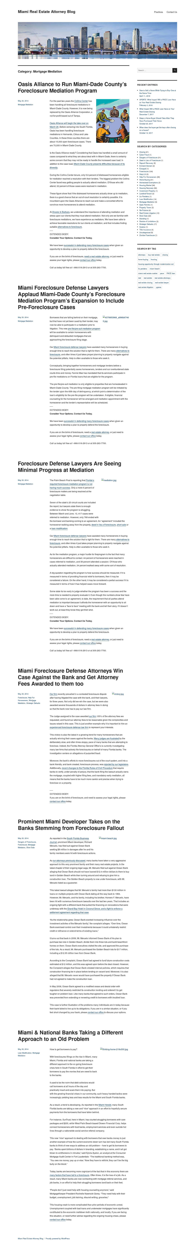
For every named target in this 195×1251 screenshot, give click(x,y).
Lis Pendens (144, 196)
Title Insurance (145, 229)
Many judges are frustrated (106, 738)
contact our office (88, 260)
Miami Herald (105, 1104)
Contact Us (172, 11)
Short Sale (30, 847)
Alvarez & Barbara (61, 211)
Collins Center (81, 100)
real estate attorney (100, 432)
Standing (142, 218)
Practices (158, 11)
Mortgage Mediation (25, 104)
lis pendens (142, 268)
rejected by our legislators (116, 764)
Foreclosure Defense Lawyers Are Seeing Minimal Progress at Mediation (69, 466)
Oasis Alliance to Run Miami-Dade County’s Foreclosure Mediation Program (72, 87)
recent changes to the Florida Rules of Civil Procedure (87, 768)
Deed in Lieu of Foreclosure (150, 160)
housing (154, 259)
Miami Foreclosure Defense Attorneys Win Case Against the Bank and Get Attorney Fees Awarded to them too (70, 677)
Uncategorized (144, 232)
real (139, 278)
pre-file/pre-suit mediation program (84, 328)
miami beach (155, 268)
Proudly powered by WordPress (58, 1238)
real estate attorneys (162, 278)
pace (162, 273)
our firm (92, 716)
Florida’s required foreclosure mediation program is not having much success (72, 484)
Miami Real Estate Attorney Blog (46, 11)
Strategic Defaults (33, 703)
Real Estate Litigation (147, 213)
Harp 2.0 (142, 174)
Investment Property (147, 191)
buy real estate (154, 255)
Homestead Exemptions (148, 182)
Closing (142, 152)
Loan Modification (24, 1053)
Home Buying (144, 179)
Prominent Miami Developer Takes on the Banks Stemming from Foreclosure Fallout (71, 824)
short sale (121, 524)
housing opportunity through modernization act (156, 264)
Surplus (142, 227)
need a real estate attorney (96, 256)
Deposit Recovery (146, 163)
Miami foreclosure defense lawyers (70, 347)
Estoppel (142, 168)
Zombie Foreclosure (147, 235)
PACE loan (171, 273)
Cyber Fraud (144, 154)
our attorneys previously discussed (69, 860)
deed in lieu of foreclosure (104, 524)
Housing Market (145, 185)
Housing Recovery (146, 188)
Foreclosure (22, 697)
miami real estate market (147, 273)
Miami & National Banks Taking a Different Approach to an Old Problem (70, 1035)
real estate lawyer (162, 282)
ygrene (158, 287)
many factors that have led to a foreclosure (69, 1175)
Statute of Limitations (147, 221)
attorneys (141, 255)
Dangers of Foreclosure (27, 842)
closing (165, 255)
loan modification (59, 528)
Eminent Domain (145, 166)
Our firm (53, 693)
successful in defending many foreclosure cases (86, 245)
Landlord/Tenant (145, 193)
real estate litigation (145, 287)
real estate (148, 278)
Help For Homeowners (147, 177)
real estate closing (145, 282)
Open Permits (144, 204)
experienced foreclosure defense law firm (69, 727)
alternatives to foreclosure (70, 226)
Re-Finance (143, 210)
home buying (143, 259)
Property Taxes (145, 207)
